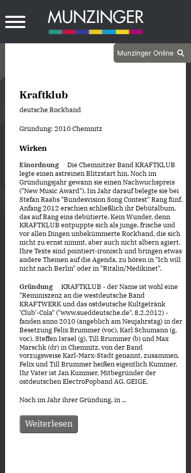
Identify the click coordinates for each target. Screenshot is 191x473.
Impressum (123, 463)
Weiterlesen (49, 423)
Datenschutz (69, 463)
